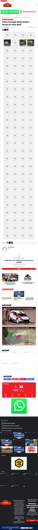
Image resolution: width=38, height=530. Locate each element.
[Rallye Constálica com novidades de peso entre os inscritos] (19, 294)
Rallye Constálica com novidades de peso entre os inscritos (18, 298)
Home (4, 17)
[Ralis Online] (7, 5)
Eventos (10, 17)
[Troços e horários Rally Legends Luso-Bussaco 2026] (31, 449)
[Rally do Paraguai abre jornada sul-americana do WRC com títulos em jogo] (31, 435)
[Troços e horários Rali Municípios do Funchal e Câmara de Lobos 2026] (31, 294)
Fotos (8, 19)
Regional (6, 17)
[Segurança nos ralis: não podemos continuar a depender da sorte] (7, 449)
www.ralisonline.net (21, 522)
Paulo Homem (6, 27)
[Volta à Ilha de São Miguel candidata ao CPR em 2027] (7, 294)
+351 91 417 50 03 (21, 517)
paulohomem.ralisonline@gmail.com (19, 521)
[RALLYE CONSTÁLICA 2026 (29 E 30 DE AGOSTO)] (7, 442)
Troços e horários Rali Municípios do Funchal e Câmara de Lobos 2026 (30, 298)
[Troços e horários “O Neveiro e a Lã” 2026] (31, 442)
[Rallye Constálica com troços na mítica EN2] (19, 449)
